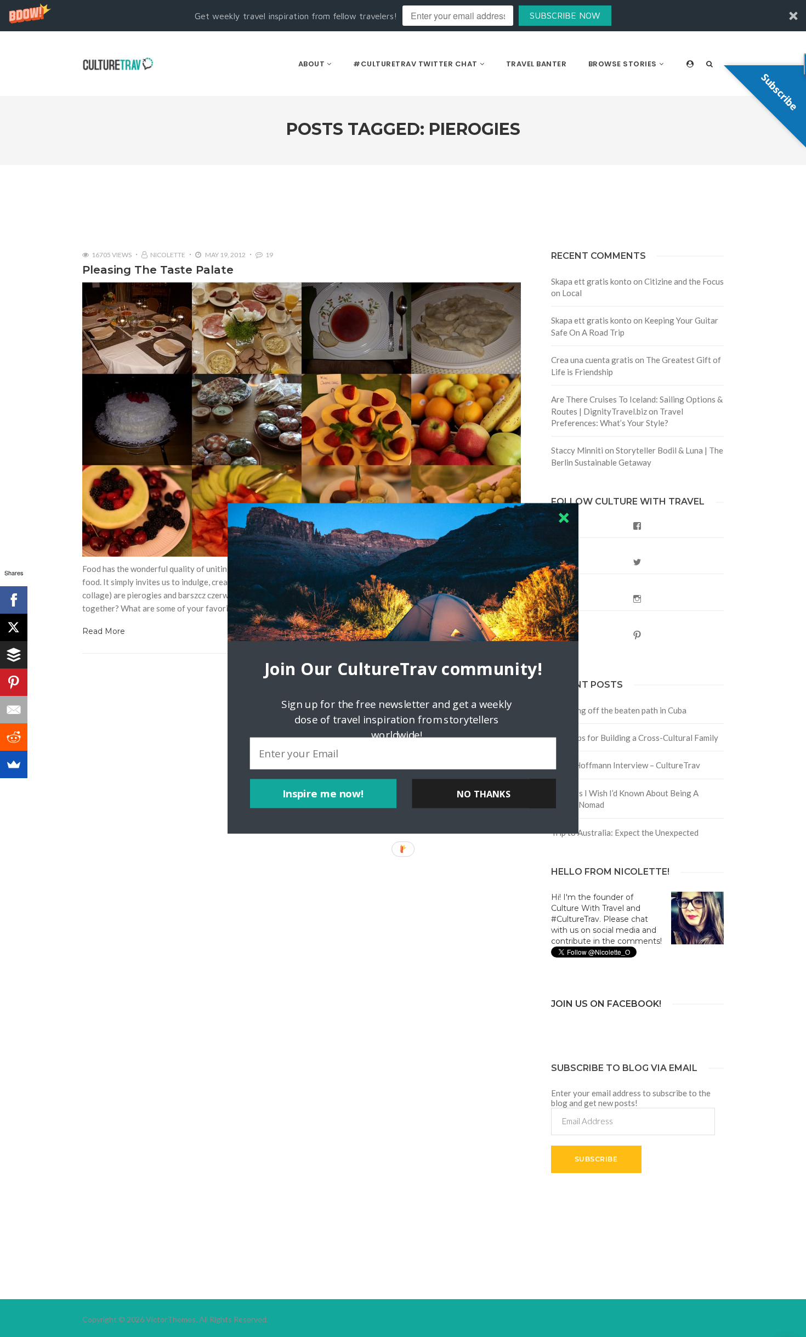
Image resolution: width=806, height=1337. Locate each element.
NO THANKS (483, 794)
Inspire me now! (323, 793)
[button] (403, 668)
